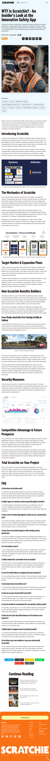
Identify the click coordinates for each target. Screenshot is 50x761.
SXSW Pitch (31, 735)
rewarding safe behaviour (28, 142)
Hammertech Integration (41, 731)
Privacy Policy (15, 755)
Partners (31, 726)
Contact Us (31, 737)
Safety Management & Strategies (30, 107)
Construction (42, 107)
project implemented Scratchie (21, 328)
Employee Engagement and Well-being (10, 104)
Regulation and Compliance (21, 101)
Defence (4, 107)
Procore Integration (43, 728)
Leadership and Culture (38, 104)
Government (5, 101)
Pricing (30, 728)
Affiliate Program (42, 724)
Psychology (18, 107)
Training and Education (26, 104)
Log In (40, 726)
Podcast (11, 101)
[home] (8, 2)
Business (4, 110)
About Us (31, 724)
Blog (30, 730)
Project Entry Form (43, 734)
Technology (11, 107)
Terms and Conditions (5, 755)
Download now (25, 717)
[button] (46, 2)
